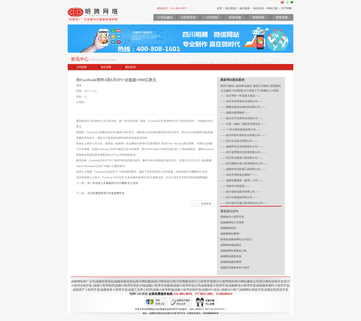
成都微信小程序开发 (232, 216)
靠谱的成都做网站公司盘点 (236, 239)
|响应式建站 (227, 86)
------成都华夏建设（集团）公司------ (241, 180)
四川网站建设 (145, 281)
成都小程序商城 (163, 289)
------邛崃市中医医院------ (235, 186)
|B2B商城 (237, 90)
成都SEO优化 (211, 289)
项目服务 (244, 8)
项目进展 (106, 67)
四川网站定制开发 (271, 281)
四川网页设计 (163, 281)
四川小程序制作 (223, 281)
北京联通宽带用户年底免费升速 (105, 193)
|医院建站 (275, 86)
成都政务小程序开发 (113, 289)
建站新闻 (130, 67)
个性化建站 (165, 17)
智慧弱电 (258, 17)
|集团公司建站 (261, 86)
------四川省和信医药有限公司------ (240, 191)
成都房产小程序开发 (86, 289)
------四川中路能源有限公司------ (239, 197)
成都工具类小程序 (140, 289)
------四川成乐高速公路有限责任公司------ (244, 203)
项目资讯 (258, 8)
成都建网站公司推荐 (232, 222)
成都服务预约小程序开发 (272, 285)
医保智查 (235, 17)
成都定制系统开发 (276, 289)
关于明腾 (286, 8)
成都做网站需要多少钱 (233, 250)
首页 (219, 8)
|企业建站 (225, 90)
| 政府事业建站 (243, 86)
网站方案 (272, 8)
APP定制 (212, 17)
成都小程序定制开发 (187, 289)
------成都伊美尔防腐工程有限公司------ (243, 169)
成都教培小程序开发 (242, 285)
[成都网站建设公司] (93, 21)
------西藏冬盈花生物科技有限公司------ (243, 107)
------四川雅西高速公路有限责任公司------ (244, 163)
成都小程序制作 (104, 285)
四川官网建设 (182, 281)
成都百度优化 (105, 281)
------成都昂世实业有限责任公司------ (241, 146)
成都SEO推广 (230, 289)
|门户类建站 (261, 90)
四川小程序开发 (202, 281)
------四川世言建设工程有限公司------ (241, 157)
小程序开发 (188, 17)
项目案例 (230, 8)
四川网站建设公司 (247, 281)
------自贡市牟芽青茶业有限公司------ (241, 101)
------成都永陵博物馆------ (235, 112)
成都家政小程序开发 (214, 285)
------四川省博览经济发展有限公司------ (243, 152)
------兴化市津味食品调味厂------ (239, 174)
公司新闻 (81, 67)
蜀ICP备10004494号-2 (215, 309)
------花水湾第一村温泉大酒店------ (240, 95)
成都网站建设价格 (230, 256)
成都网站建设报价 (230, 245)
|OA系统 (274, 90)
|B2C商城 (248, 90)
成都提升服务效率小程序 (234, 267)
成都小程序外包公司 (186, 285)
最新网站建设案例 (232, 80)
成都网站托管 (228, 228)
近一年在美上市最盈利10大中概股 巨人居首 (112, 183)
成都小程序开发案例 (159, 285)
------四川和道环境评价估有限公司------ (243, 135)
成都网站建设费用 (230, 262)
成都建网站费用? (230, 233)
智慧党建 (282, 17)
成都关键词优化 (124, 281)
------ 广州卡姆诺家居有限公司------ (240, 129)
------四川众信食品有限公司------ (239, 141)
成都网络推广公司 (83, 281)
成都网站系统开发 (252, 289)
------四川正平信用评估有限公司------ (241, 118)
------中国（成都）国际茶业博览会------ (243, 124)
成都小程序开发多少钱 (130, 285)
